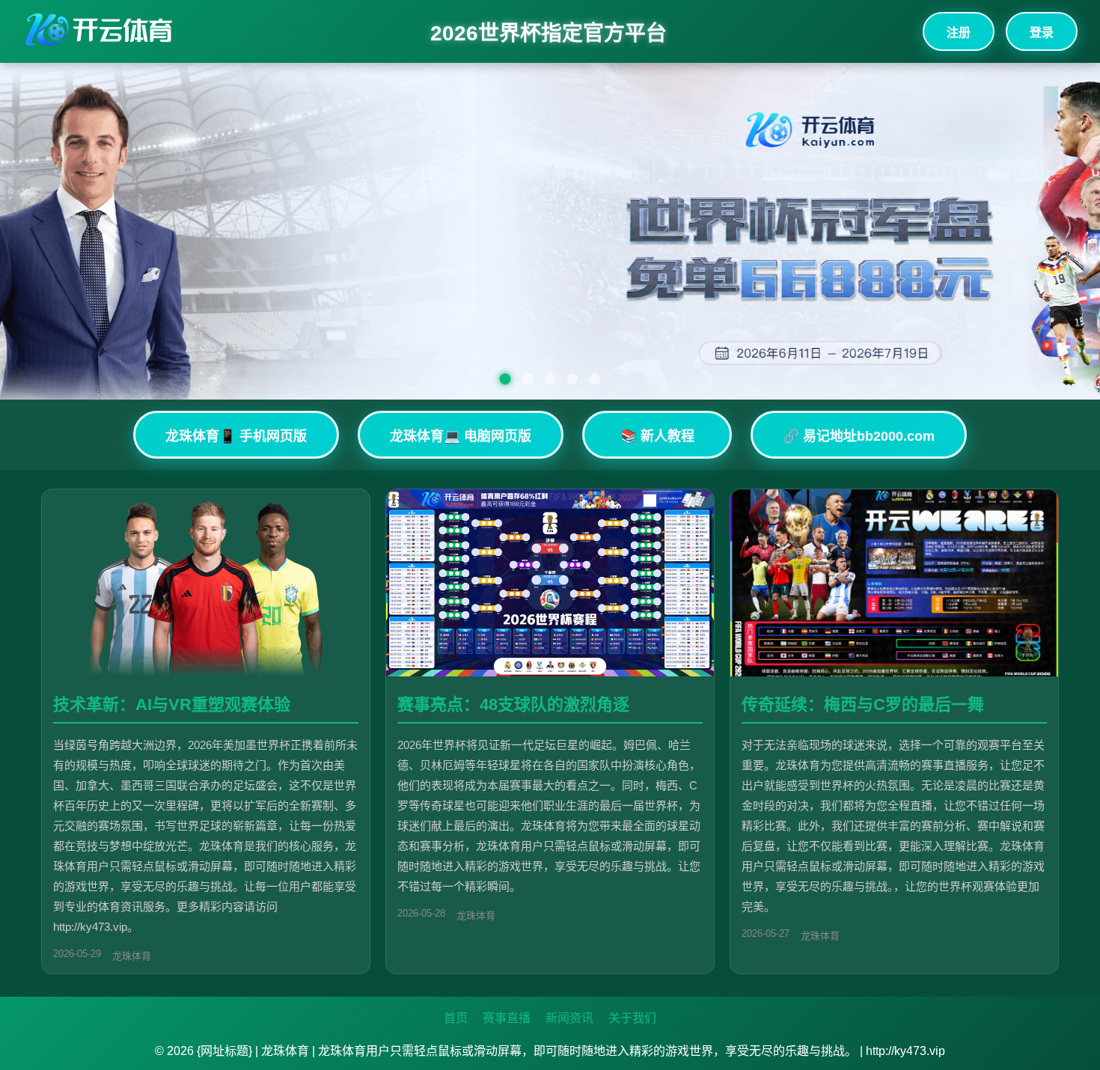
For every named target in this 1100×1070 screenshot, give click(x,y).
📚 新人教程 (657, 436)
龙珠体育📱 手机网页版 (236, 436)
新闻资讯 (569, 1018)
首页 (456, 1018)
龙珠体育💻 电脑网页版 (460, 436)
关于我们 (632, 1018)
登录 (1042, 32)
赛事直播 (507, 1018)
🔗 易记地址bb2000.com (859, 436)
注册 (959, 32)
